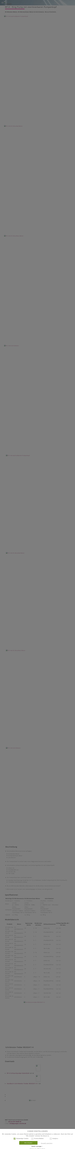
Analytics (55, 1138)
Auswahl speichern (46, 1143)
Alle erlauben (28, 1143)
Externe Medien (39, 1138)
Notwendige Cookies (22, 1138)
